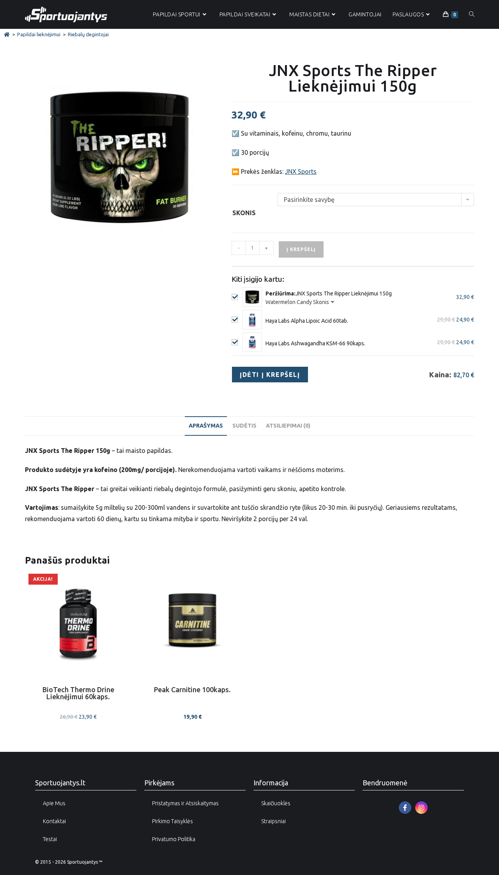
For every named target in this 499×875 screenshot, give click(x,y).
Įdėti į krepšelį (270, 374)
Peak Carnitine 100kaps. (192, 689)
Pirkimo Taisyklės (172, 821)
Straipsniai (273, 821)
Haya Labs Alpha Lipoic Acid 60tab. (306, 321)
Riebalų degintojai (88, 34)
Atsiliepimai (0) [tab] (288, 425)
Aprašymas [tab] (206, 425)
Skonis (244, 212)
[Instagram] (421, 807)
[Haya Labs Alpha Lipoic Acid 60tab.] (252, 319)
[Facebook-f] (405, 807)
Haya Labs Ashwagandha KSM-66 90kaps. (315, 343)
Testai (50, 839)
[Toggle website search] (472, 14)
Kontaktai (54, 821)
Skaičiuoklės (275, 803)
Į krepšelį (301, 249)
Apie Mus (54, 803)
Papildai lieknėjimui (38, 34)
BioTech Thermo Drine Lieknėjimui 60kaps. (78, 693)
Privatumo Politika (173, 839)
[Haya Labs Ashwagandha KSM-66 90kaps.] (252, 342)
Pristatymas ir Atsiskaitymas (185, 803)
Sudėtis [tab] (244, 425)
